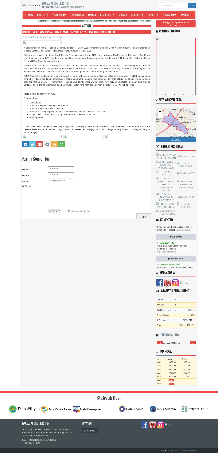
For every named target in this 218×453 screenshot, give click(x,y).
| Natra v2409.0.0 (189, 450)
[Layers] (192, 111)
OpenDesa (160, 450)
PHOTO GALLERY (169, 335)
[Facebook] (25, 143)
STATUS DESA (137, 14)
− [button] (160, 116)
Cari (192, 5)
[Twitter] (32, 143)
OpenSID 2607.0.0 (174, 450)
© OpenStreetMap (180, 136)
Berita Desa (89, 430)
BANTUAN (185, 14)
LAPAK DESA (153, 14)
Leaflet (170, 136)
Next (193, 344)
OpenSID (191, 136)
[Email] (39, 143)
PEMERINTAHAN (59, 14)
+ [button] (160, 111)
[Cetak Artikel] (54, 143)
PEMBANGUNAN (169, 14)
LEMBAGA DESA (77, 14)
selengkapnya (169, 246)
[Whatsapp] (61, 143)
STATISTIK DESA (107, 14)
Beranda (29, 14)
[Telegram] (47, 143)
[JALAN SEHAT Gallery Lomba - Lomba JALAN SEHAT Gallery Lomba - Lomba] (176, 342)
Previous (160, 344)
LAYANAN (92, 14)
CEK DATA (123, 14)
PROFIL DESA (42, 14)
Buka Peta (176, 139)
